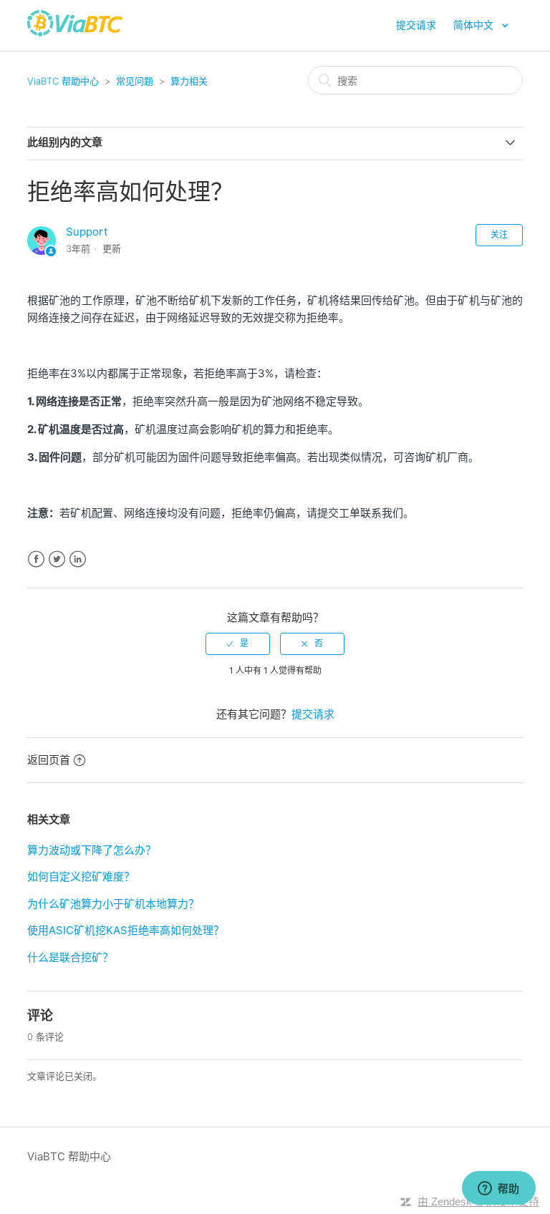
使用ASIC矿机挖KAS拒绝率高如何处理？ (125, 930)
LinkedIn (78, 559)
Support (86, 231)
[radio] (238, 643)
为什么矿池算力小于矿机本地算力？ (113, 903)
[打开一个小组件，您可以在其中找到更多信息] (498, 1189)
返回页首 (48, 760)
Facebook (36, 559)
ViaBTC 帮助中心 (63, 81)
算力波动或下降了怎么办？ (91, 850)
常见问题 (134, 81)
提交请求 (416, 25)
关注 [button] (499, 234)
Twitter (57, 559)
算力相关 (189, 81)
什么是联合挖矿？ (70, 957)
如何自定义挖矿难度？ (81, 876)
